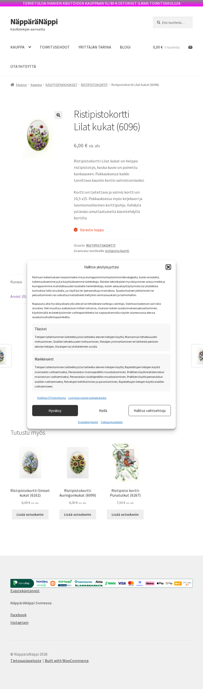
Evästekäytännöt (25, 590)
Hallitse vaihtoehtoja (150, 410)
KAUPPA (17, 47)
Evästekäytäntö (88, 422)
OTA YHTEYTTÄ (23, 66)
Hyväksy (55, 410)
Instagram (19, 622)
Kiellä (103, 410)
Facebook (18, 614)
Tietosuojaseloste (112, 422)
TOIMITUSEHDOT (55, 47)
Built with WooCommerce (67, 660)
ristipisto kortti (117, 251)
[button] (168, 266)
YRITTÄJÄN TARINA (94, 47)
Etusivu (21, 84)
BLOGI (125, 47)
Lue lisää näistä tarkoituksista (87, 397)
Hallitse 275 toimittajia (51, 397)
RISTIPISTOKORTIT (94, 84)
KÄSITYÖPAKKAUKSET (61, 84)
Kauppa (36, 84)
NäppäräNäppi (34, 21)
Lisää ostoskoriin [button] (30, 514)
